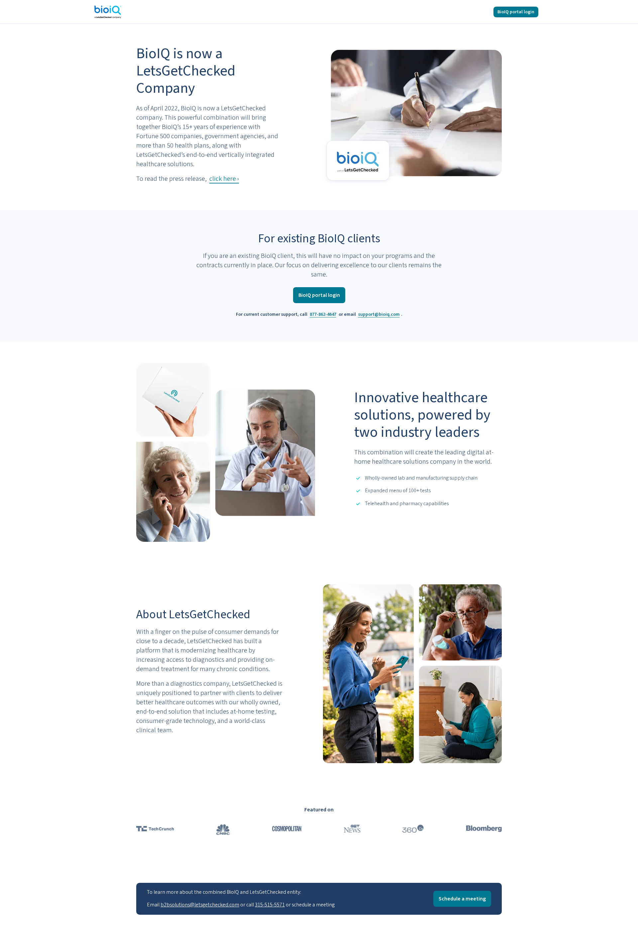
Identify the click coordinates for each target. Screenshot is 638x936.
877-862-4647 (323, 314)
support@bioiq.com (379, 314)
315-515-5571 (270, 904)
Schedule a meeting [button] (462, 898)
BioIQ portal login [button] (515, 12)
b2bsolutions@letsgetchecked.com (199, 904)
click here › (224, 178)
